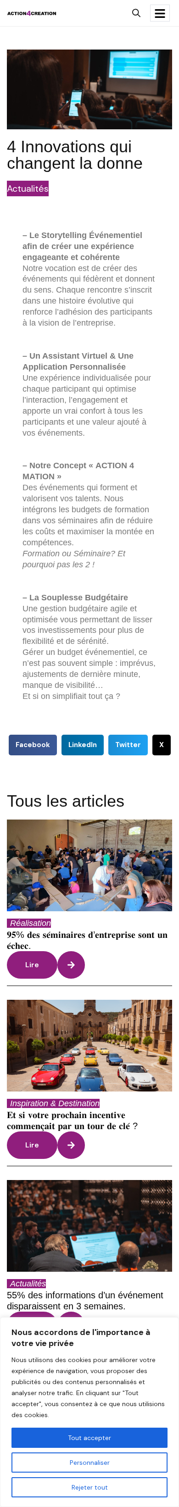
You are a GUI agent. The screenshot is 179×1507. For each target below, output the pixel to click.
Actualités (28, 188)
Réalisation (30, 923)
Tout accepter (89, 1438)
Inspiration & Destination (55, 1103)
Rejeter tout (90, 1487)
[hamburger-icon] (160, 13)
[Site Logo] (31, 12)
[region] (89, 1412)
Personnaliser (90, 1462)
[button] (136, 13)
